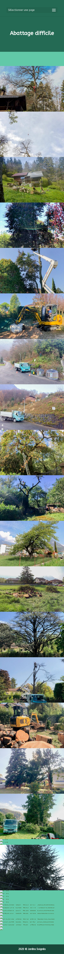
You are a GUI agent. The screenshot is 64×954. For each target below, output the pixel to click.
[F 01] (32, 247)
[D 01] (32, 474)
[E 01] (32, 383)
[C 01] (32, 565)
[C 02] (32, 610)
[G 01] (32, 110)
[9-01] (4, 895)
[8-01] (4, 893)
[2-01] (4, 898)
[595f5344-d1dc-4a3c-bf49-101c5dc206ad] (27, 921)
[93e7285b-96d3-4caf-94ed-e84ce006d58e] (27, 924)
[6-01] (4, 890)
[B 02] (32, 701)
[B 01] (32, 656)
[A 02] (32, 838)
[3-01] (4, 901)
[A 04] (4, 841)
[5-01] (32, 889)
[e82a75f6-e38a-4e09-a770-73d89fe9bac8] (27, 907)
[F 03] (32, 338)
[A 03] (4, 838)
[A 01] (32, 792)
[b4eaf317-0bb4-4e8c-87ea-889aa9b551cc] (27, 913)
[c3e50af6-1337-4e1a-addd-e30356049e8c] (27, 910)
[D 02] (32, 519)
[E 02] (32, 429)
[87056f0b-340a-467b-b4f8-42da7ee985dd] (27, 918)
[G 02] (32, 156)
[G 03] (32, 201)
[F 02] (32, 292)
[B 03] (32, 747)
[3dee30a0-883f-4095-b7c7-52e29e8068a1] (27, 904)
